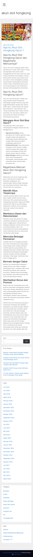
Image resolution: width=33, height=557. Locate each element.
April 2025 (6, 434)
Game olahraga (8, 501)
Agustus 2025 (7, 421)
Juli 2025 (6, 424)
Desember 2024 (8, 448)
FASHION (6, 498)
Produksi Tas (7, 511)
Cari (4, 338)
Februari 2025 (7, 441)
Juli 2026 (6, 387)
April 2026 (6, 394)
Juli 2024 (6, 465)
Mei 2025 (6, 431)
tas (4, 515)
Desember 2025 (8, 407)
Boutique (6, 491)
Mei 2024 (6, 472)
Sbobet (5, 529)
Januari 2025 (7, 445)
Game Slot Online (8, 45)
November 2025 (8, 411)
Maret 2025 (7, 438)
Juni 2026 (6, 390)
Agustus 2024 (7, 462)
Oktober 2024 (7, 455)
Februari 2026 (8, 401)
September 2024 (8, 458)
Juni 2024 (6, 468)
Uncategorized (8, 518)
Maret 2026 (7, 397)
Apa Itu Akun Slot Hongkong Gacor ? (13, 49)
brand (5, 494)
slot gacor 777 (7, 539)
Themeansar (17, 554)
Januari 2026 (7, 404)
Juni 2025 (6, 428)
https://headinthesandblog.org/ (13, 533)
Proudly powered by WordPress (12, 552)
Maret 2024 (7, 479)
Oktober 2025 (7, 414)
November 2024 (8, 451)
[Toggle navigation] (4, 4)
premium (6, 508)
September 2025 (8, 418)
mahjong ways (8, 536)
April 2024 (6, 475)
